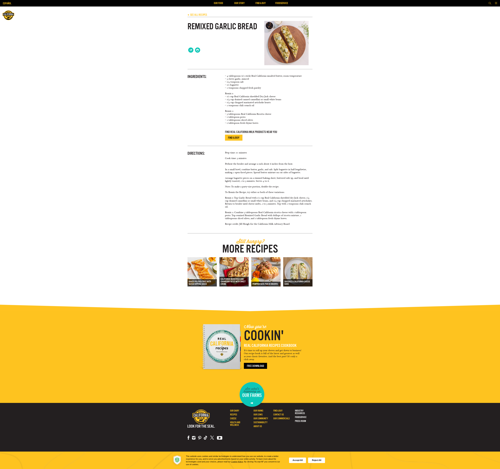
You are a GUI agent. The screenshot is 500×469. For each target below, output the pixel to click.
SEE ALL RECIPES (197, 14)
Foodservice (281, 3)
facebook (188, 438)
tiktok (206, 438)
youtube (219, 438)
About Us (258, 426)
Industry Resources (300, 412)
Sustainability (260, 422)
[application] (250, 460)
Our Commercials (281, 418)
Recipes (233, 414)
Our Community (261, 418)
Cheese (233, 418)
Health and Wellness (235, 423)
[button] (496, 3)
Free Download (255, 366)
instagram (194, 438)
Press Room (300, 421)
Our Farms (258, 410)
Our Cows (258, 414)
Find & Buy (260, 3)
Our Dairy (234, 410)
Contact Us (278, 414)
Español (7, 3)
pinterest (199, 438)
